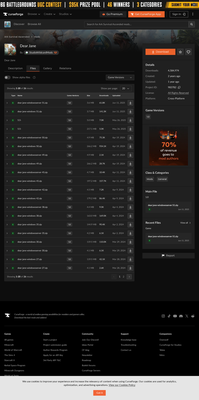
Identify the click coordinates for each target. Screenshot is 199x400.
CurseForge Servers (91, 371)
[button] (69, 103)
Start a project (50, 340)
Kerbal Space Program (14, 365)
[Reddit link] (193, 316)
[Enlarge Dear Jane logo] (10, 49)
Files (33, 68)
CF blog (85, 350)
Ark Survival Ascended (17, 36)
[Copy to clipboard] (179, 87)
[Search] (192, 24)
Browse (32, 14)
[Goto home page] (13, 14)
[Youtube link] (175, 316)
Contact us (126, 350)
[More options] (193, 14)
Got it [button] (99, 393)
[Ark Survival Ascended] (7, 24)
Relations (65, 68)
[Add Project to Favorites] (180, 52)
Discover (19, 24)
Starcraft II (9, 360)
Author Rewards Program (55, 350)
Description (15, 68)
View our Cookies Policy (122, 385)
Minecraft (9, 345)
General (162, 179)
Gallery (47, 68)
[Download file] (130, 103)
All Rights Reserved (178, 93)
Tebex (162, 350)
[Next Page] (129, 276)
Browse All (34, 24)
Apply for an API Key (53, 355)
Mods (37, 36)
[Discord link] (181, 316)
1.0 (148, 116)
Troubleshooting (128, 345)
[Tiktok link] (169, 316)
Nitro (162, 355)
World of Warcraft (13, 350)
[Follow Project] (188, 52)
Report (170, 255)
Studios (64, 14)
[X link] (187, 316)
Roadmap (86, 360)
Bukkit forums (88, 365)
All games (8, 340)
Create (48, 14)
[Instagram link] (163, 316)
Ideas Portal (87, 345)
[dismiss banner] (194, 5)
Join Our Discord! (90, 340)
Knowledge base (128, 340)
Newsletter (87, 355)
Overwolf (164, 340)
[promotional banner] (99, 4)
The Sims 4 (9, 355)
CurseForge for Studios (170, 345)
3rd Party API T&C (52, 360)
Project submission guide (55, 345)
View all (184, 223)
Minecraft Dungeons (14, 371)
